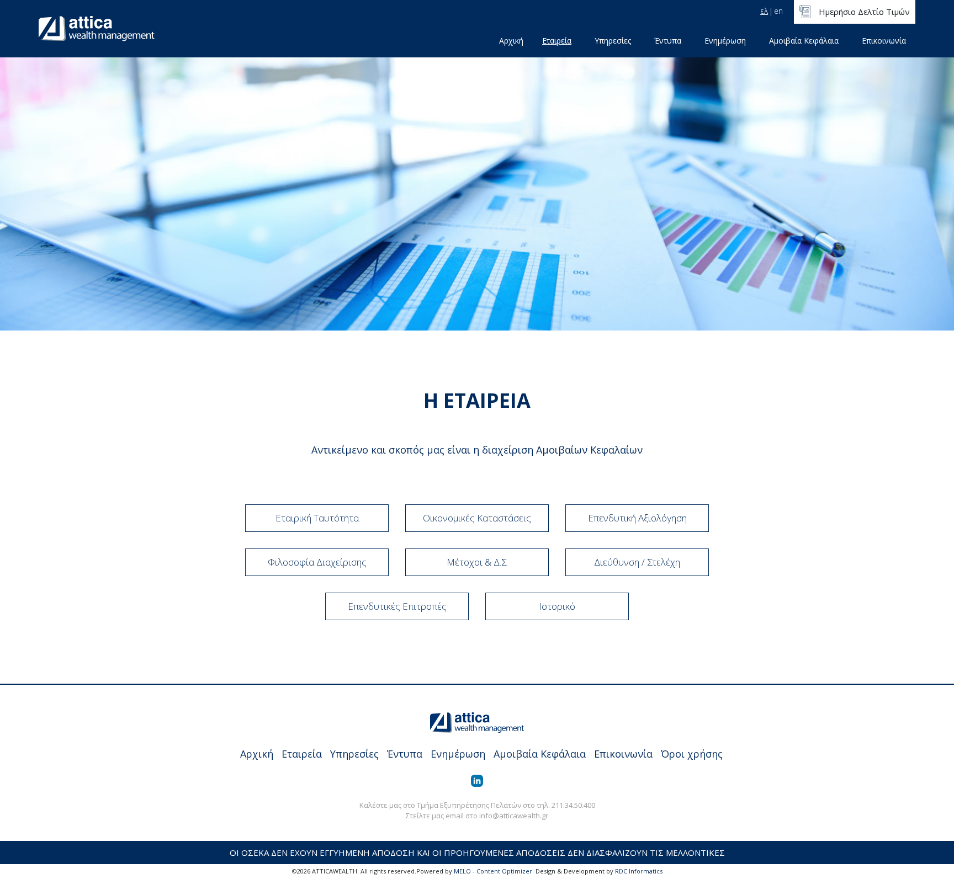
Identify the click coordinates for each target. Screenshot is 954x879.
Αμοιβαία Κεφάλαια (804, 40)
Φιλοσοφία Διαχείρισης (317, 562)
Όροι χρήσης (692, 753)
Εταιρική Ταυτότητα (317, 518)
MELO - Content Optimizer (493, 871)
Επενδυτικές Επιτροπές (397, 606)
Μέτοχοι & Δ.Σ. (477, 562)
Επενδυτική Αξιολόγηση (637, 518)
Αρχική (511, 40)
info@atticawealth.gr (513, 816)
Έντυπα (667, 40)
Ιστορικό (557, 606)
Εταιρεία (556, 40)
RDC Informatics (638, 871)
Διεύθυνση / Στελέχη (637, 562)
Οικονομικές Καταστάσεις (477, 518)
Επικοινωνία (884, 40)
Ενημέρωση (725, 40)
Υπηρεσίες (613, 40)
